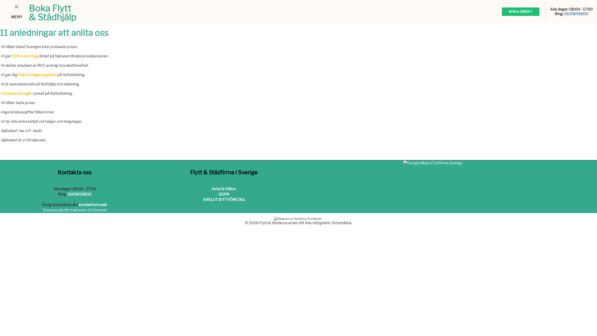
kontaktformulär (93, 205)
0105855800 (576, 14)
